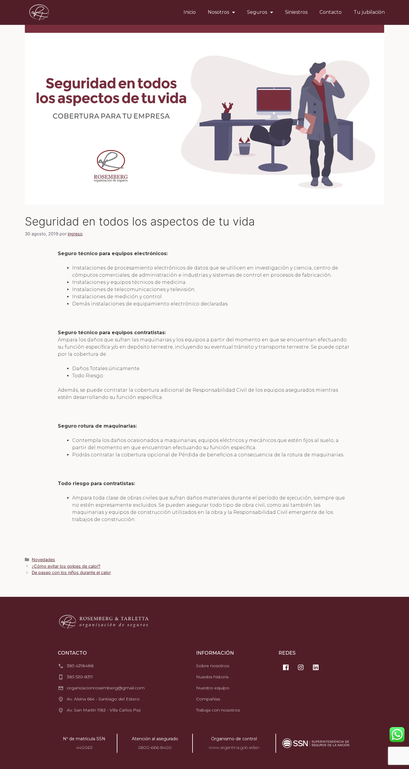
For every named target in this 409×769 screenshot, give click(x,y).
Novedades (43, 559)
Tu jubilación (369, 12)
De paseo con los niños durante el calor (71, 572)
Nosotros (218, 12)
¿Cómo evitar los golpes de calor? (66, 566)
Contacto (330, 12)
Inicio (190, 12)
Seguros (257, 12)
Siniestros (296, 12)
